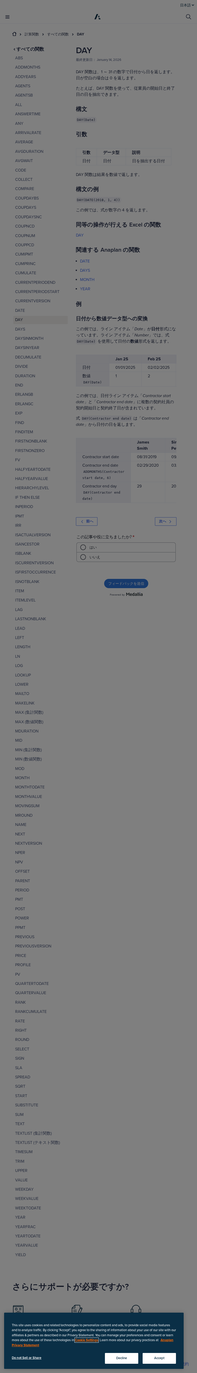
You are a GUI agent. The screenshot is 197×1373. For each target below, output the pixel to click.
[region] (94, 1341)
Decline (121, 1358)
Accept (159, 1358)
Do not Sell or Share (27, 1358)
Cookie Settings (86, 1340)
